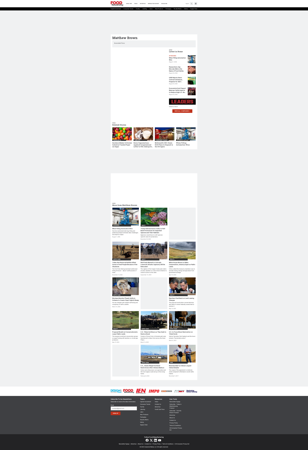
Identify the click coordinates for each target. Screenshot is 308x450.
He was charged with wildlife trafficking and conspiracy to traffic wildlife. (125, 303)
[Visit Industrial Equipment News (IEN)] (141, 391)
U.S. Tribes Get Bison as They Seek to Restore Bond (153, 333)
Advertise (133, 444)
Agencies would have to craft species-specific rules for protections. (152, 235)
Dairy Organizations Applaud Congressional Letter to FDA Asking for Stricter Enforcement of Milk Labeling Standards (143, 145)
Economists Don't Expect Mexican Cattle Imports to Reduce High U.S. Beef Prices (177, 90)
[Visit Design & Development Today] (116, 391)
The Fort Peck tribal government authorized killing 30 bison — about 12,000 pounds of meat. (124, 270)
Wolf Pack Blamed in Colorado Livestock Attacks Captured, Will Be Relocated (153, 264)
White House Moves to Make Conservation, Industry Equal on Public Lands (182, 264)
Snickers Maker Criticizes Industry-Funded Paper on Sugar (122, 145)
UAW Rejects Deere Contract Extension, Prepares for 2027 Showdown (176, 80)
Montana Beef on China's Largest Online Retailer (180, 367)
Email (112, 405)
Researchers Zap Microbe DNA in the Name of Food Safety (176, 69)
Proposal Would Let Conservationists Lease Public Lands (125, 333)
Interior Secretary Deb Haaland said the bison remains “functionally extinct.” (182, 337)
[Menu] (195, 3)
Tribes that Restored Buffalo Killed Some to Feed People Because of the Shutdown (124, 264)
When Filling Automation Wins (177, 59)
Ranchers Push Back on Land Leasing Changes (181, 299)
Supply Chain (116, 259)
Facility (172, 259)
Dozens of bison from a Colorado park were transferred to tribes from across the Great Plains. (153, 338)
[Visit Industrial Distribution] (166, 391)
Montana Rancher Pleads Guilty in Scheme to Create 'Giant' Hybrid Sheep (125, 299)
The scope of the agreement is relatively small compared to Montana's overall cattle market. (181, 371)
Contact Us (148, 444)
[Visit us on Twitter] (151, 440)
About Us (140, 444)
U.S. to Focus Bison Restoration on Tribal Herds (181, 333)
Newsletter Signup (124, 444)
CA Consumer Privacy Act (182, 444)
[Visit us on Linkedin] (155, 440)
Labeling (137, 140)
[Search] (191, 3)
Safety (143, 225)
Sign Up (115, 413)
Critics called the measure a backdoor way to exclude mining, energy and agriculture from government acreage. (182, 270)
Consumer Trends (161, 140)
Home (171, 362)
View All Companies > (182, 111)
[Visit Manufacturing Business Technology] (191, 391)
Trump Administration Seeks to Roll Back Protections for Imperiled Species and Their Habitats (153, 230)
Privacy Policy (157, 444)
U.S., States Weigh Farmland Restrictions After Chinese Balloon (152, 367)
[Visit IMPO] (153, 391)
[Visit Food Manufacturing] (128, 391)
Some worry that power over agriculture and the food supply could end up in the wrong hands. (153, 371)
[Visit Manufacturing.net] (179, 391)
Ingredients (117, 140)
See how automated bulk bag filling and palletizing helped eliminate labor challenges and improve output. (125, 232)
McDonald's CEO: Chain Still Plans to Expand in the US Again (164, 145)
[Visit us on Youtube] (159, 440)
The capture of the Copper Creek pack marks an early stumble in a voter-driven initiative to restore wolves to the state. (154, 270)
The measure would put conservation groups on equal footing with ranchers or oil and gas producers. (125, 338)
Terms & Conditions (167, 444)
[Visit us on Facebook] (147, 440)
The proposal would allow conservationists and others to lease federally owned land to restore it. (181, 304)
